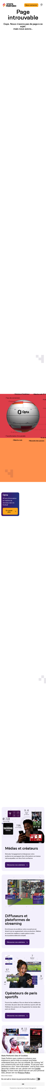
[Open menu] (42, 4)
